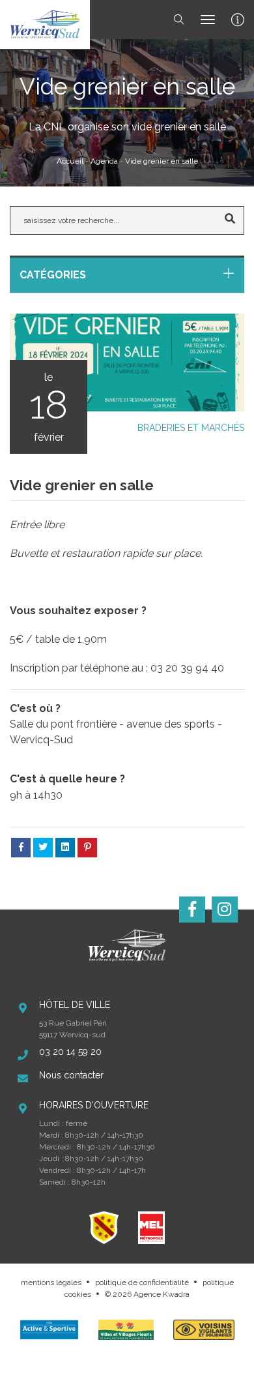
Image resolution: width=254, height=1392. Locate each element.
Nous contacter (71, 1075)
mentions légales (51, 1282)
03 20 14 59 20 (70, 1051)
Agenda (104, 161)
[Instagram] (225, 909)
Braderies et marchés (190, 427)
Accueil (70, 161)
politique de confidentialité (142, 1282)
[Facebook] (192, 909)
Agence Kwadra (162, 1294)
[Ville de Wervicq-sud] (45, 24)
